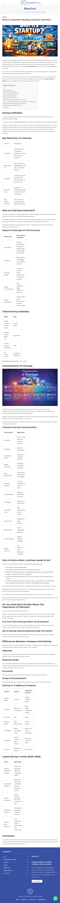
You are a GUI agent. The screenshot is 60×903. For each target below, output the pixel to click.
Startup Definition (7, 90)
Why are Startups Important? (10, 94)
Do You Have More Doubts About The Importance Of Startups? (19, 101)
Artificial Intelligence (16, 859)
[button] (55, 898)
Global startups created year (10, 361)
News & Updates (16, 870)
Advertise (41, 899)
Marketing (16, 867)
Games (16, 865)
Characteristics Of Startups (10, 98)
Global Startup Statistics (9, 96)
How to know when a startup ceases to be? (14, 99)
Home (15, 12)
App (16, 856)
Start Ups (21, 12)
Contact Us (32, 899)
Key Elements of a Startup (10, 92)
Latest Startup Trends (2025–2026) (12, 105)
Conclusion (6, 107)
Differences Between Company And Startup (14, 103)
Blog (17, 899)
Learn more (37, 881)
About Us (24, 899)
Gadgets (16, 862)
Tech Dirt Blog (39, 896)
